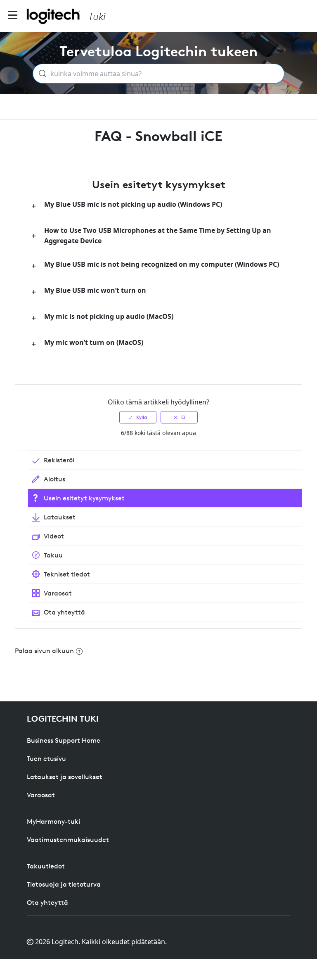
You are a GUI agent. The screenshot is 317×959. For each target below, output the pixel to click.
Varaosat (41, 795)
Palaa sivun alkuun (44, 650)
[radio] (137, 417)
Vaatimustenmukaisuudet (68, 839)
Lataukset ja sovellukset (64, 776)
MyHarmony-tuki (53, 821)
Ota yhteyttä (47, 902)
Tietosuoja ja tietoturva (64, 884)
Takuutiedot (46, 866)
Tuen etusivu (46, 758)
